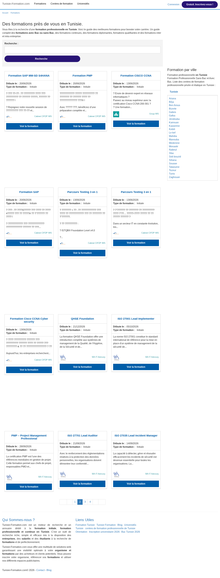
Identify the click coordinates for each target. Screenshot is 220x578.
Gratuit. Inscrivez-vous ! (199, 4)
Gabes (172, 112)
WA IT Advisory (98, 357)
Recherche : (11, 43)
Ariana (172, 98)
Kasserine (174, 126)
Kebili (172, 129)
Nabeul (173, 149)
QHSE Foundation (82, 318)
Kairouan (174, 122)
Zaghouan (174, 177)
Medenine (174, 143)
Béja (171, 102)
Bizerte (172, 108)
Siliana (172, 160)
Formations (40, 3)
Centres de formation (62, 3)
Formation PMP (82, 75)
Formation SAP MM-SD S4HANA (29, 75)
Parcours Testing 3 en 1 (82, 192)
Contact (40, 570)
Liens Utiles (85, 520)
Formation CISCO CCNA (135, 75)
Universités (83, 3)
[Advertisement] (82, 161)
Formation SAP (29, 192)
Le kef (172, 132)
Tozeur (172, 170)
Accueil (5, 13)
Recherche (41, 59)
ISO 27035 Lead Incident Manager (136, 435)
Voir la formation (29, 126)
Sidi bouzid (175, 156)
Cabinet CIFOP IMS (43, 116)
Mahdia (173, 136)
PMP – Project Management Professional (29, 437)
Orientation (81, 532)
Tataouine (174, 167)
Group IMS (154, 114)
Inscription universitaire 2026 (104, 532)
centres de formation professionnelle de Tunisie (110, 528)
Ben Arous (174, 105)
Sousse (173, 163)
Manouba (174, 139)
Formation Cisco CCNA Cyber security (29, 320)
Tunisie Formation (106, 525)
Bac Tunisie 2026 (130, 532)
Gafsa (172, 115)
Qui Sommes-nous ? (18, 520)
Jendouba (174, 119)
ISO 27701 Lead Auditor (82, 435)
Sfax (171, 153)
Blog (119, 525)
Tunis (172, 173)
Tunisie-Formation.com (16, 3)
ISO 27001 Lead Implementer (136, 318)
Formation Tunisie (85, 525)
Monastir (173, 146)
